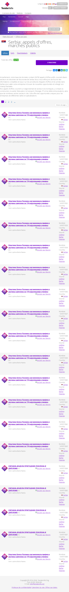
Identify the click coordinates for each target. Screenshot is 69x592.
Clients (33, 53)
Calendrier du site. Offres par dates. (44, 587)
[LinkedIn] (61, 70)
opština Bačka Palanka (62, 126)
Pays (4, 17)
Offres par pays (21, 37)
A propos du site (8, 13)
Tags (27, 17)
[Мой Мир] (56, 70)
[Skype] (66, 70)
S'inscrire (51, 63)
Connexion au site (28, 21)
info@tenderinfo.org (37, 584)
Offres (5, 53)
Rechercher (12, 17)
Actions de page (61, 105)
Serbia (65, 120)
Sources (20, 17)
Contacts (28, 13)
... (14, 102)
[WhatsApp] (64, 70)
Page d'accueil (8, 37)
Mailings (20, 13)
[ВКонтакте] (54, 70)
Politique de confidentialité (21, 587)
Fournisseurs (22, 53)
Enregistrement (60, 8)
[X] (59, 70)
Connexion (62, 4)
